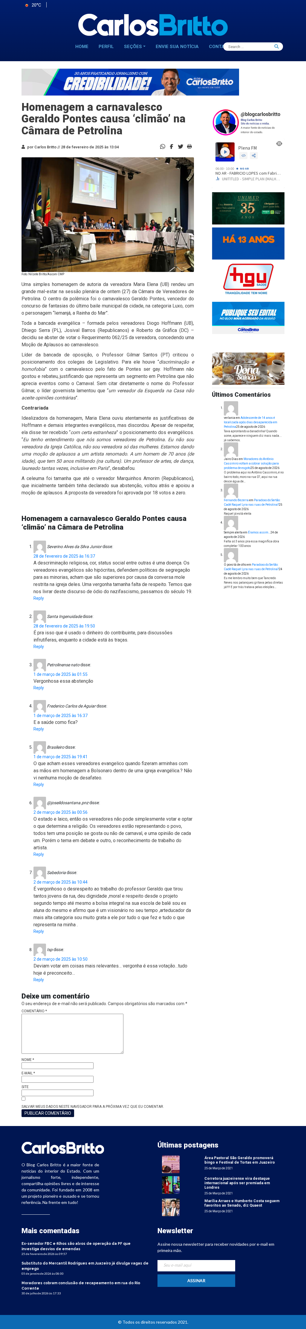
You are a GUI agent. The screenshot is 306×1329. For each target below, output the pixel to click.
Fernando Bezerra (236, 500)
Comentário (34, 1011)
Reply (38, 598)
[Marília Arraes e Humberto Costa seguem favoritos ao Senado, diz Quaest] (171, 1207)
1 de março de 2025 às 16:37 (60, 715)
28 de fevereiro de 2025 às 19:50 (64, 626)
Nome (28, 1060)
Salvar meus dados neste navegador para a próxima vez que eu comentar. (93, 1107)
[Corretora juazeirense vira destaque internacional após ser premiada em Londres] (171, 1184)
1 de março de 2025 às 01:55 (60, 674)
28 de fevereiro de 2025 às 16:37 (64, 556)
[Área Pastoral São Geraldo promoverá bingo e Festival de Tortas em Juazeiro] (171, 1164)
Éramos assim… (259, 532)
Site (25, 1087)
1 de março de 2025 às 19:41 (60, 756)
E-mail (28, 1073)
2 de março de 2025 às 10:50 (60, 959)
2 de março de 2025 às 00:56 (60, 812)
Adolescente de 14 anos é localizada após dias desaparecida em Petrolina (250, 422)
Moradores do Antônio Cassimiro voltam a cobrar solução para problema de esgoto (251, 463)
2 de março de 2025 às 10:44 (60, 882)
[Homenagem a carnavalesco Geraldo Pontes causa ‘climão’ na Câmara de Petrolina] (171, 146)
